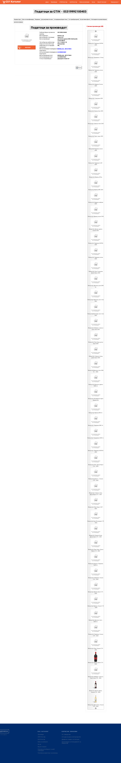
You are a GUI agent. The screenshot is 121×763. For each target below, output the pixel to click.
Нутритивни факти (85, 19)
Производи (54, 2)
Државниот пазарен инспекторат (70, 739)
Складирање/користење (60, 19)
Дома (47, 2)
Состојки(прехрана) (73, 19)
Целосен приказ (18, 22)
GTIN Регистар (41, 737)
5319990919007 (62, 52)
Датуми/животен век (47, 19)
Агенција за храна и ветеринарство (71, 737)
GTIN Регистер (63, 2)
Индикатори (17, 19)
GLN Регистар (41, 739)
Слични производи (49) (95, 26)
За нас (93, 2)
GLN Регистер (73, 2)
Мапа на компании (84, 2)
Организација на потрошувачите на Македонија (71, 742)
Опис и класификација (28, 19)
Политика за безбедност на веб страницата (46, 749)
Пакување (37, 19)
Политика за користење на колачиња (48, 753)
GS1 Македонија (66, 734)
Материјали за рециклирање (99, 19)
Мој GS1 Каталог (102, 2)
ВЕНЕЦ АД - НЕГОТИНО (64, 48)
